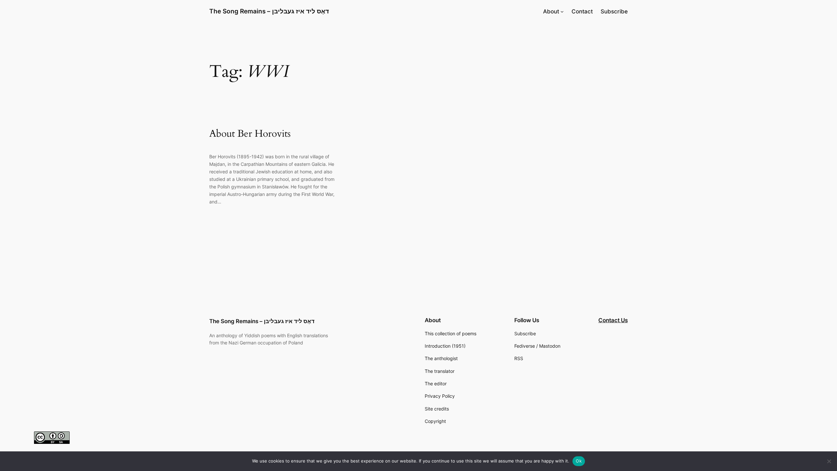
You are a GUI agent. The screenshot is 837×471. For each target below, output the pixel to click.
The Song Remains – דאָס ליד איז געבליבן (269, 11)
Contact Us (613, 320)
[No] (829, 461)
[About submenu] (562, 11)
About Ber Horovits (250, 134)
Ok (579, 460)
